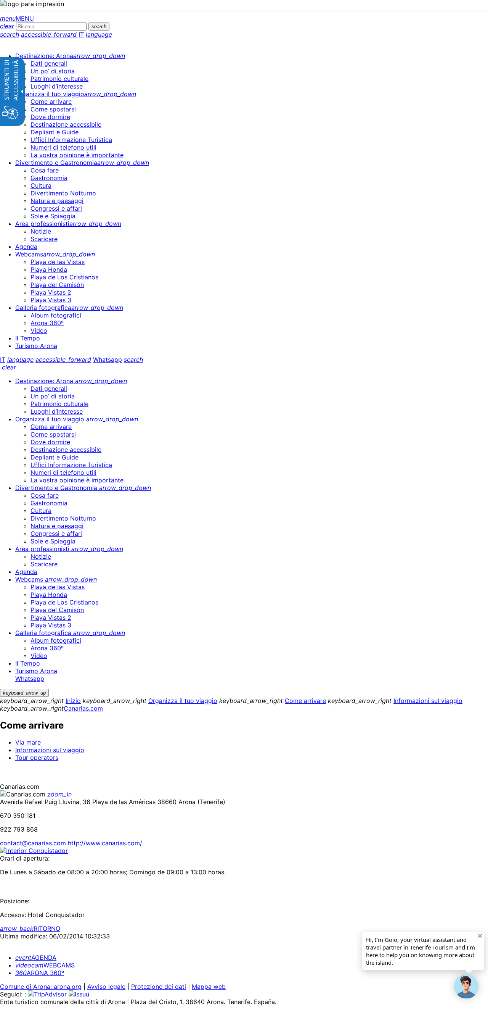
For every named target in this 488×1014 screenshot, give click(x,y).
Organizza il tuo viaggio (182, 700)
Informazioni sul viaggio (427, 700)
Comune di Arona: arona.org (41, 986)
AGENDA (35, 957)
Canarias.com (83, 708)
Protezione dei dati (158, 986)
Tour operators (36, 757)
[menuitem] (70, 56)
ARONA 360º (39, 973)
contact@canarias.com (33, 843)
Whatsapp (107, 359)
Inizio (73, 700)
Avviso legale (106, 986)
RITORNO (30, 928)
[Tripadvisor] (47, 994)
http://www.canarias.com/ (105, 843)
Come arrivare (305, 700)
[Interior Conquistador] (34, 850)
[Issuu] (79, 994)
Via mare (28, 742)
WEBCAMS (45, 965)
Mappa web (209, 986)
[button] (466, 986)
